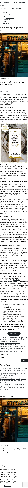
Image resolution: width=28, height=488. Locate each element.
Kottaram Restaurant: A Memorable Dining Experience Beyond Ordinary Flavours (12, 385)
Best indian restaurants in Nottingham (13, 338)
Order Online (7, 14)
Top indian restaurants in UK (17, 351)
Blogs (4, 88)
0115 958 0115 (4, 5)
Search (2, 358)
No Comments (4, 91)
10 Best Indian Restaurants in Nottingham (12, 338)
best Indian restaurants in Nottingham (13, 98)
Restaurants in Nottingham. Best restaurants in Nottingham (13, 347)
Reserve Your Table (14, 333)
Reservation (6, 19)
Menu (5, 16)
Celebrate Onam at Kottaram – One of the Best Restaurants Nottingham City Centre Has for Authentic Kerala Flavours (13, 370)
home (5, 11)
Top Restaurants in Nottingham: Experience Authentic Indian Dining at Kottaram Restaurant (13, 375)
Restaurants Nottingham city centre (11, 349)
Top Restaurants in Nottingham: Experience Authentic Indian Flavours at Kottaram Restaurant (13, 380)
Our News (6, 23)
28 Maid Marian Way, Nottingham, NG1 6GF (12, 2)
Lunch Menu (10, 18)
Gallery (5, 21)
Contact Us (6, 25)
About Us (6, 13)
